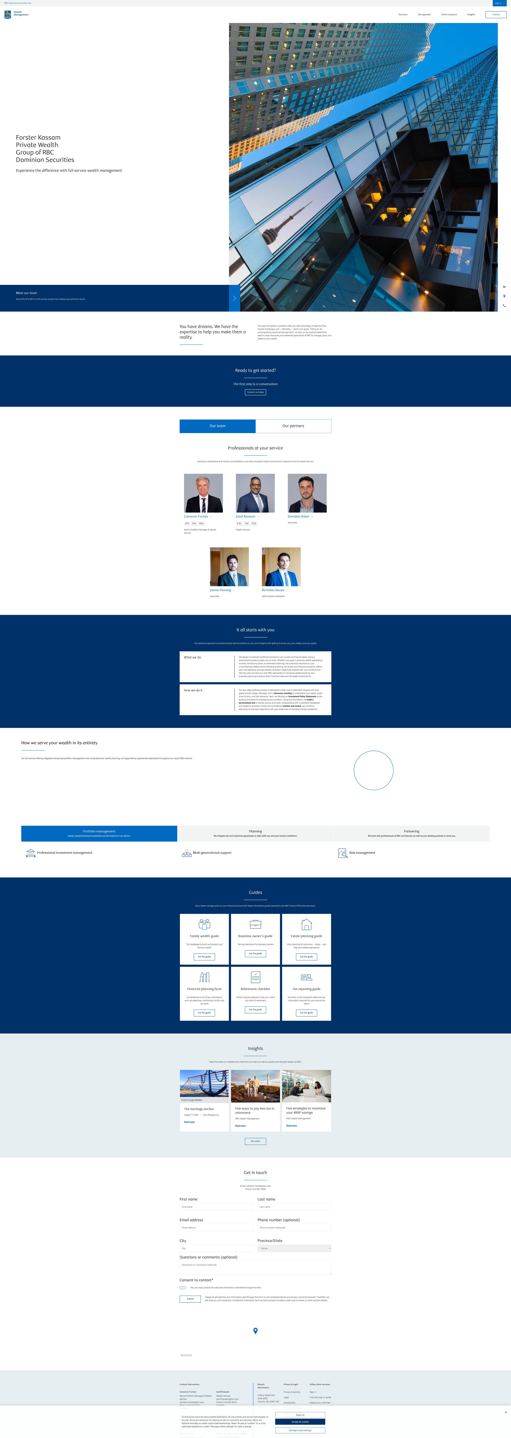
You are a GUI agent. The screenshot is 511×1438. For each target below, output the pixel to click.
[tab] (99, 834)
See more (255, 1141)
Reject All (300, 1415)
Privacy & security (292, 1392)
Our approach (424, 15)
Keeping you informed (320, 1402)
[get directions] (255, 1331)
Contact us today (255, 392)
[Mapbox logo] (186, 1355)
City (183, 1241)
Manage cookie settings (300, 1430)
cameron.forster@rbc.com (192, 1402)
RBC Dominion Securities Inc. (18, 3)
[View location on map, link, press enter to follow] (255, 1334)
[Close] (506, 1412)
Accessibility (289, 1402)
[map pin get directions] (255, 1331)
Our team (403, 15)
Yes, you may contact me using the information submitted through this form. (226, 1287)
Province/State (270, 1241)
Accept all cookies (300, 1422)
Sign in (313, 1392)
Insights (471, 15)
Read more (189, 1122)
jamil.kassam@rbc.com (227, 1399)
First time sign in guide (320, 1397)
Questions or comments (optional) (209, 1257)
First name (188, 1200)
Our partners (293, 426)
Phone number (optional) (279, 1220)
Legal (286, 1397)
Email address (191, 1220)
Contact (496, 15)
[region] (255, 1334)
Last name (266, 1200)
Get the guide (204, 957)
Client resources (449, 15)
